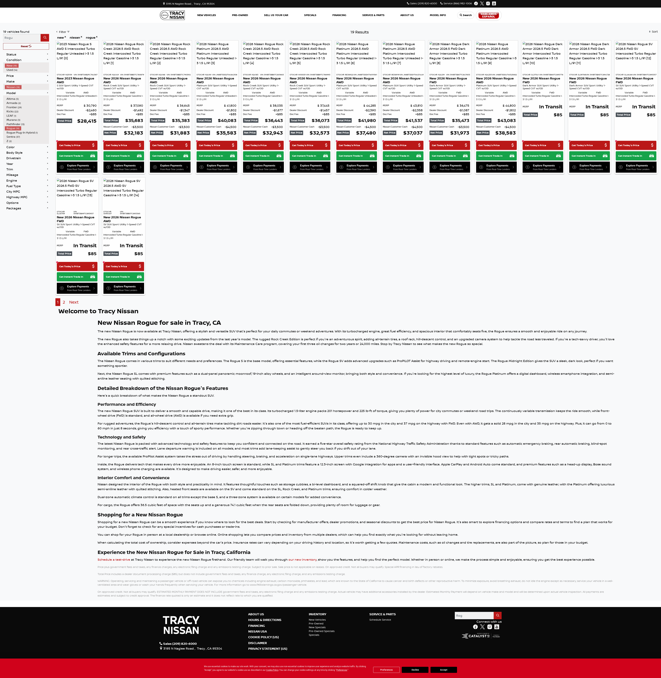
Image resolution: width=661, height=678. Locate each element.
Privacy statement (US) (267, 648)
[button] (207, 15)
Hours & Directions (264, 620)
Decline (415, 670)
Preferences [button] (341, 670)
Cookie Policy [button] (272, 670)
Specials (314, 635)
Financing (256, 626)
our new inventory (302, 559)
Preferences (386, 670)
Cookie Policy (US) (263, 637)
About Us (256, 614)
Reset (25, 46)
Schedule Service (380, 619)
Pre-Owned (316, 623)
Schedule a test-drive (114, 559)
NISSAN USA (257, 631)
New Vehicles (317, 619)
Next (74, 302)
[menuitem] (27, 65)
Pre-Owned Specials (322, 631)
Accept (443, 670)
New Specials (317, 627)
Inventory (317, 614)
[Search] (45, 37)
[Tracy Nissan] (172, 15)
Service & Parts (382, 614)
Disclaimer (257, 643)
